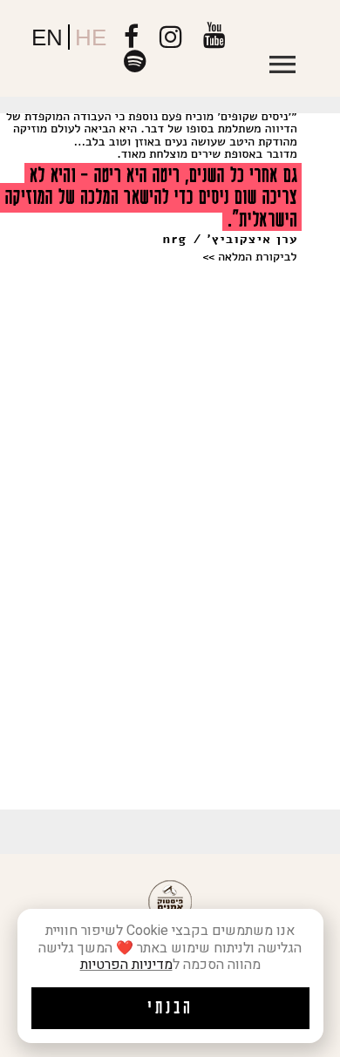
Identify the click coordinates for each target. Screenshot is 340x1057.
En (47, 37)
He (90, 37)
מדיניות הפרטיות (126, 964)
